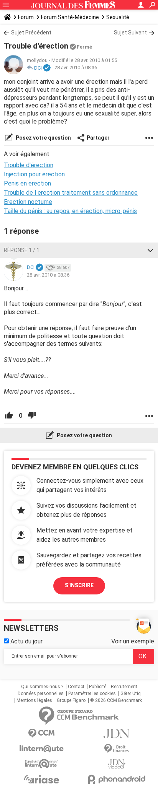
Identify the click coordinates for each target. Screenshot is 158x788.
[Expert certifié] (47, 68)
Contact (76, 686)
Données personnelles (41, 693)
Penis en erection (27, 183)
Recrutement (124, 686)
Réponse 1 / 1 (22, 250)
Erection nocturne (28, 201)
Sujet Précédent (31, 32)
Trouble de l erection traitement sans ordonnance (71, 192)
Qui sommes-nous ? (42, 686)
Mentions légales (34, 700)
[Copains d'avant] (41, 763)
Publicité (97, 686)
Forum (26, 17)
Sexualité (117, 17)
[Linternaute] (41, 748)
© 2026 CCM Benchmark (116, 700)
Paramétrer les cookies (92, 693)
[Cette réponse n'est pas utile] (32, 415)
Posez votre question (43, 138)
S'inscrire (79, 585)
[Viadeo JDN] (116, 764)
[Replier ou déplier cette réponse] (150, 250)
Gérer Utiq (130, 693)
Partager (98, 138)
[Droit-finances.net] (116, 749)
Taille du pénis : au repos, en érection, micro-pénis (70, 211)
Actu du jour (26, 641)
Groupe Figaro (71, 700)
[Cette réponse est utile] (9, 415)
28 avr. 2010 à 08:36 (75, 68)
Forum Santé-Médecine (70, 17)
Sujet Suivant (130, 32)
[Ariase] (41, 779)
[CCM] (41, 733)
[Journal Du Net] (116, 733)
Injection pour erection (34, 174)
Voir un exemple (132, 641)
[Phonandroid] (116, 779)
